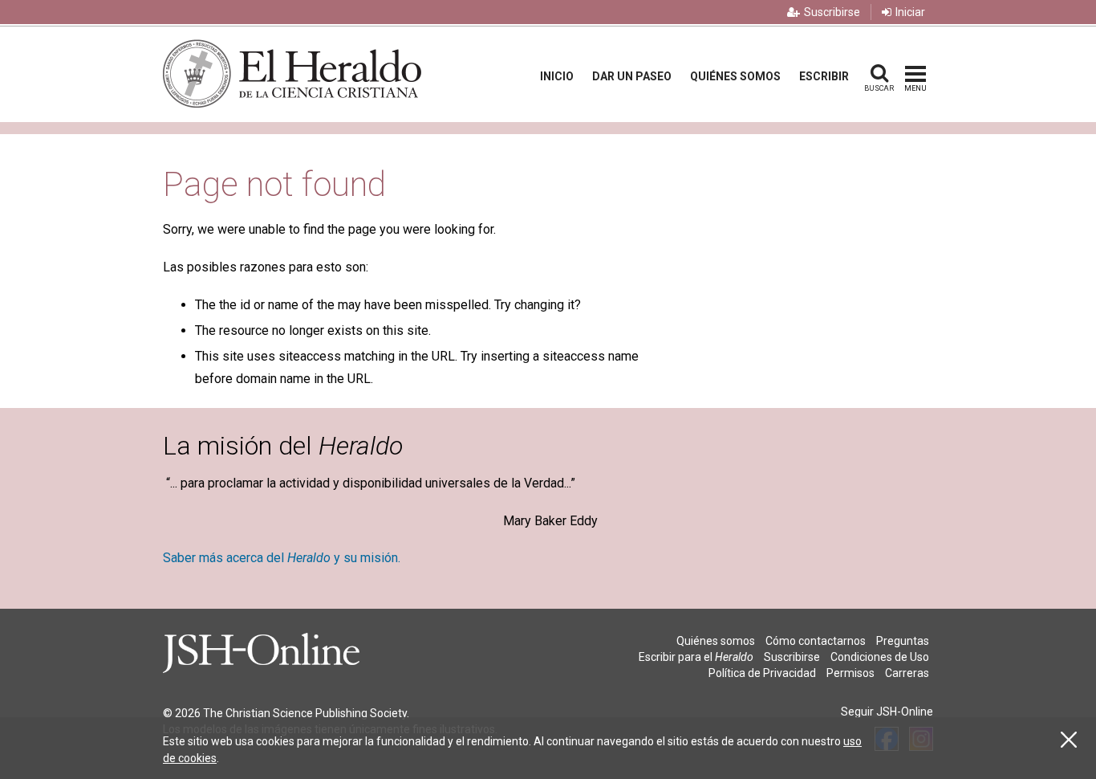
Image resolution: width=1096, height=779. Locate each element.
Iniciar (910, 12)
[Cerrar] (1068, 740)
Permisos (850, 673)
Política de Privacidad (762, 673)
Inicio (557, 76)
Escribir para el (696, 657)
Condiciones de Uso (879, 657)
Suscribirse (832, 12)
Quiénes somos (735, 76)
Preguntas (902, 640)
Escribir (824, 76)
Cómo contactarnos (815, 640)
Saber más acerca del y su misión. (281, 557)
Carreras (907, 673)
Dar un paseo (632, 76)
